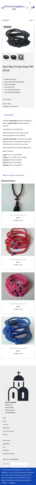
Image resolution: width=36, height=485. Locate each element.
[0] (32, 8)
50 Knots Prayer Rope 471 (18, 215)
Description (9, 115)
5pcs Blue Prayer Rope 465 (18, 348)
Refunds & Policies (8, 454)
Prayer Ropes (14, 106)
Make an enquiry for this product (13, 175)
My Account (7, 440)
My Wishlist (6, 444)
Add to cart (19, 220)
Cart (4, 447)
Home (5, 421)
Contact (5, 424)
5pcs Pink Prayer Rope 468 (18, 304)
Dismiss (12, 483)
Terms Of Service (8, 431)
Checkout (6, 450)
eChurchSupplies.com (14, 8)
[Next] (30, 38)
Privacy (5, 434)
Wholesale (6, 428)
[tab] (18, 115)
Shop (4, 418)
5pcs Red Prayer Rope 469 (18, 259)
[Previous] (6, 38)
